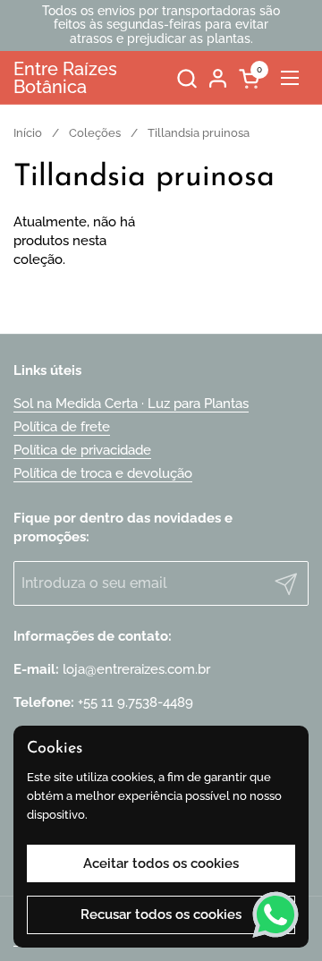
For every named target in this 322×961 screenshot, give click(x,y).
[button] (186, 78)
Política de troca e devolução (102, 473)
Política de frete (61, 427)
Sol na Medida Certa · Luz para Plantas (131, 403)
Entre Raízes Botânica (65, 78)
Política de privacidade (82, 450)
